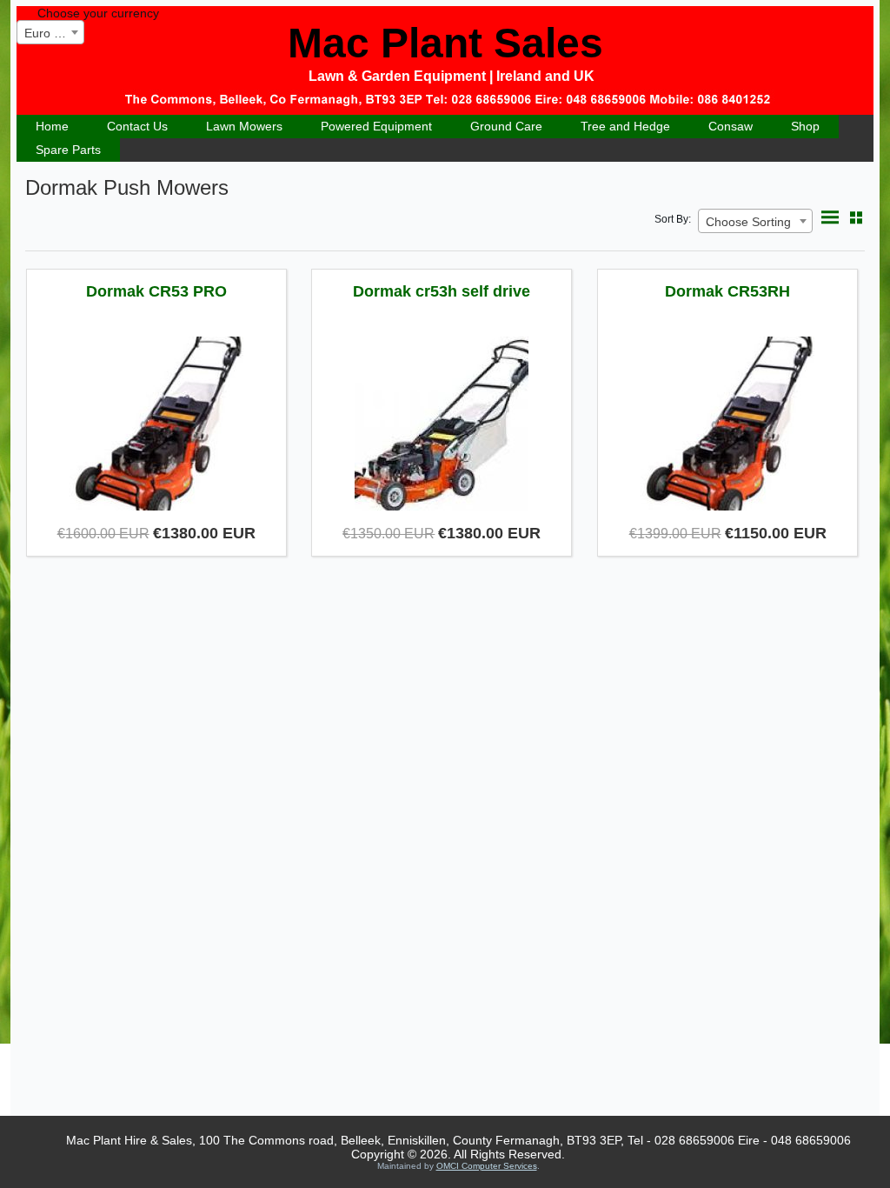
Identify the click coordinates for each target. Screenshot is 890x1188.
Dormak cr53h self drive (441, 291)
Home (52, 126)
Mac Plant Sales (445, 43)
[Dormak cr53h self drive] (441, 425)
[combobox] (50, 32)
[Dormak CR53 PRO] (156, 425)
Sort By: (672, 219)
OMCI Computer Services (486, 1166)
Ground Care (506, 126)
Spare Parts (68, 150)
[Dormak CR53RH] (727, 425)
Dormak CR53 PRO (156, 291)
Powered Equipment (376, 126)
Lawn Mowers (244, 126)
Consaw (730, 126)
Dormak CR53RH (727, 291)
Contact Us (137, 126)
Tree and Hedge (625, 126)
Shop (805, 126)
